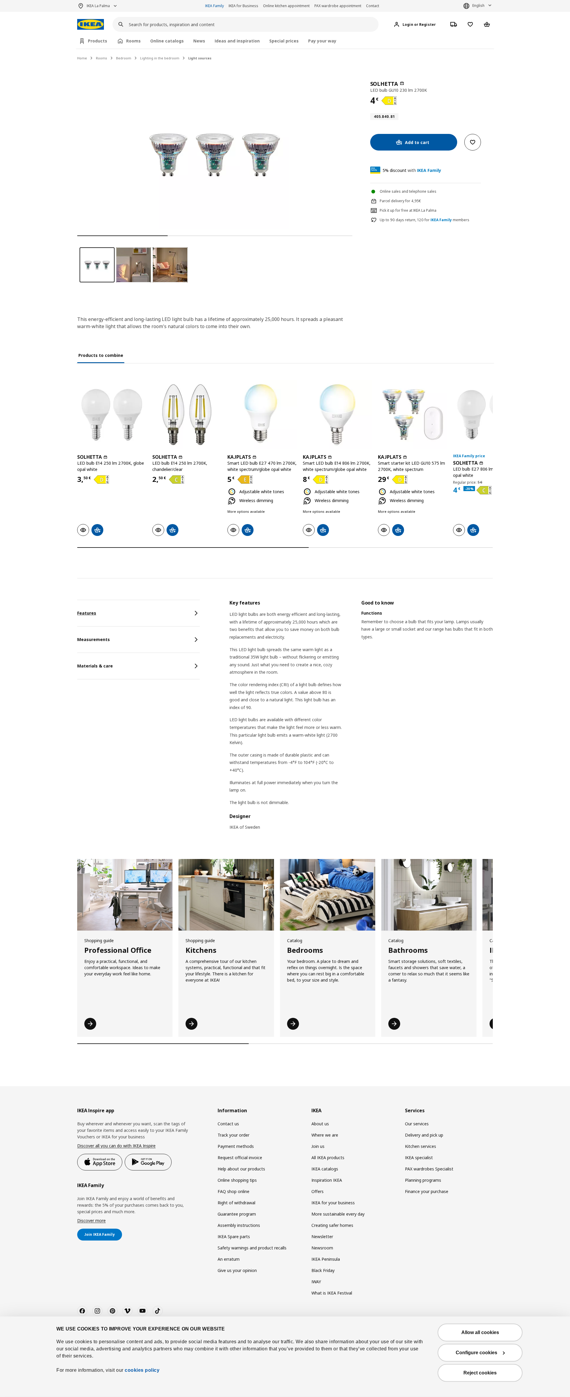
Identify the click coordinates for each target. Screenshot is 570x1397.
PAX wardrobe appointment (337, 5)
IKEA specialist (419, 1157)
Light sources (199, 58)
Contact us (228, 1124)
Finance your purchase (426, 1191)
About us (320, 1124)
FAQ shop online (233, 1191)
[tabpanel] (361, 719)
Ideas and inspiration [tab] (237, 41)
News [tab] (199, 41)
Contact (372, 5)
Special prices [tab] (284, 41)
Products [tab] (97, 41)
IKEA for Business (243, 5)
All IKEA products (327, 1157)
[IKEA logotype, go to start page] (90, 24)
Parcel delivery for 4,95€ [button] (400, 200)
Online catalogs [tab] (167, 41)
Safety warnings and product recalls (252, 1248)
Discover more (91, 1220)
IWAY (316, 1281)
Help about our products (241, 1169)
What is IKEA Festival (331, 1293)
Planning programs (423, 1180)
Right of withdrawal (236, 1202)
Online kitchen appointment (286, 5)
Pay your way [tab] (322, 41)
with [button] (412, 170)
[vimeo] (127, 1311)
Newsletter (322, 1236)
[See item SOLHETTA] (111, 414)
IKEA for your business (333, 1202)
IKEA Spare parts (234, 1236)
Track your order (233, 1135)
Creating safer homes (332, 1225)
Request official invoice (240, 1157)
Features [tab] (86, 613)
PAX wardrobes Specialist (429, 1169)
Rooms (101, 58)
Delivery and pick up (424, 1135)
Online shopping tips (237, 1180)
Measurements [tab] (93, 639)
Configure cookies (476, 1352)
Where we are (324, 1135)
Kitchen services (420, 1146)
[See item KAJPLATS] (262, 414)
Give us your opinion (237, 1270)
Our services (417, 1124)
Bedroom (123, 58)
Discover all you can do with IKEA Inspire (116, 1145)
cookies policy (142, 1370)
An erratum (229, 1259)
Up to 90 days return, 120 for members (424, 220)
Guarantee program (237, 1214)
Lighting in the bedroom (159, 58)
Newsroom (322, 1248)
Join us (317, 1146)
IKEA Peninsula (325, 1259)
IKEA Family (214, 5)
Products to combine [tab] (100, 355)
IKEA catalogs (324, 1169)
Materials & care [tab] (95, 666)
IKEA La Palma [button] (98, 5)
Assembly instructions (239, 1225)
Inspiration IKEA (326, 1180)
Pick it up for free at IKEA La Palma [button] (408, 210)
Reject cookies (480, 1372)
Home (82, 58)
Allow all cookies (480, 1332)
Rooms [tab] (133, 41)
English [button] (478, 5)
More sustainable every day (338, 1214)
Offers (317, 1191)
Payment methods (236, 1146)
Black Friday (323, 1270)
